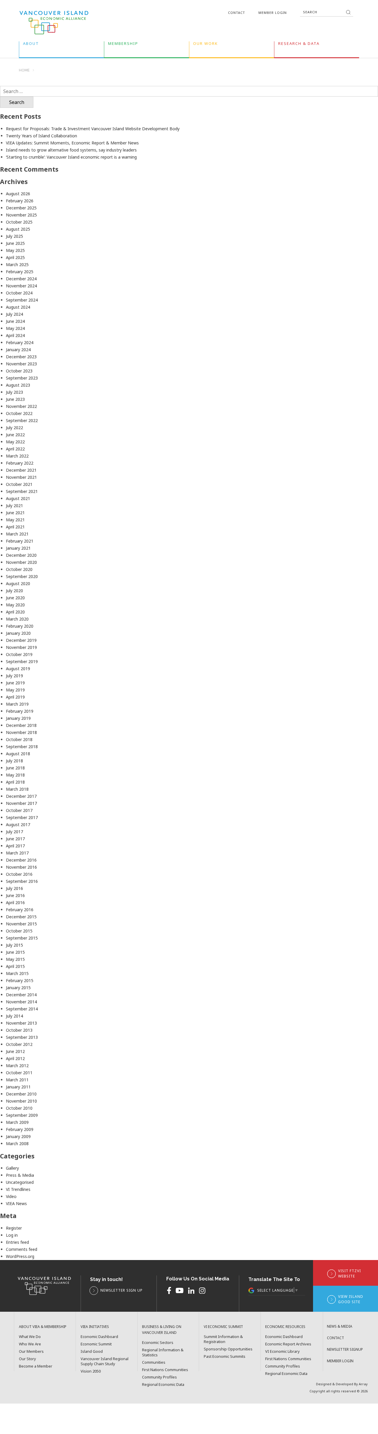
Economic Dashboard (99, 1336)
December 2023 (21, 356)
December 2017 (21, 796)
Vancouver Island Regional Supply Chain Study (104, 1361)
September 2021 (22, 491)
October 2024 (19, 293)
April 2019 (15, 697)
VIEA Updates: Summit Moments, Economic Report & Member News (72, 143)
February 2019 (19, 711)
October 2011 (19, 1072)
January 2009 (18, 1136)
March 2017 (17, 853)
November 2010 (21, 1101)
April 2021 (15, 527)
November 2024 (21, 286)
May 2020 (15, 605)
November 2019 (21, 647)
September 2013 (22, 1037)
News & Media (339, 1326)
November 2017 (21, 803)
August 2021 (18, 498)
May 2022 (15, 442)
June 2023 (15, 399)
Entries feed (17, 1242)
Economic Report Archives (288, 1344)
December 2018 (21, 725)
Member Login (272, 12)
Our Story (27, 1358)
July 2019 (14, 675)
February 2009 (19, 1129)
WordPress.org (20, 1256)
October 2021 (19, 484)
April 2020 (15, 612)
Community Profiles (159, 1377)
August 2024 (18, 307)
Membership (123, 44)
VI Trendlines (18, 1189)
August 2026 (18, 193)
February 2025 (19, 271)
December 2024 (21, 278)
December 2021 (21, 470)
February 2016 (19, 909)
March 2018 (17, 789)
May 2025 (15, 250)
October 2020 (19, 569)
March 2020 (17, 619)
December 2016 (21, 860)
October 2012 (19, 1044)
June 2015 (15, 952)
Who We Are (30, 1344)
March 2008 (17, 1143)
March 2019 (17, 704)
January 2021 (18, 548)
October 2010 (19, 1108)
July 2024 (14, 314)
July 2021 (14, 505)
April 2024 (15, 335)
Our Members (31, 1351)
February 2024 (19, 342)
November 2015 (21, 924)
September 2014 (22, 1009)
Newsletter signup (345, 1349)
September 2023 (22, 378)
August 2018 (18, 753)
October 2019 (19, 654)
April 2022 (15, 449)
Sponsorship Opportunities (228, 1349)
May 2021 (15, 520)
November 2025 (21, 215)
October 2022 (19, 413)
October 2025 (19, 222)
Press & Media (20, 1175)
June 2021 (15, 512)
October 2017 (19, 810)
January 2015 (18, 987)
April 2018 (15, 782)
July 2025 (14, 236)
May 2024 (15, 328)
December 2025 (21, 208)
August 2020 (18, 583)
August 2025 (18, 229)
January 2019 (18, 718)
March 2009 (17, 1122)
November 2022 (21, 406)
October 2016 (19, 874)
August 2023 (18, 385)
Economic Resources (285, 1326)
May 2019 (15, 690)
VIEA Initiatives (95, 1326)
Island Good (92, 1351)
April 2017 (15, 846)
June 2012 (15, 1051)
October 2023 (19, 371)
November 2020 (21, 562)
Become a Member (35, 1366)
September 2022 (22, 420)
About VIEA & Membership (42, 1326)
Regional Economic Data (163, 1384)
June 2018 (15, 768)
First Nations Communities (165, 1369)
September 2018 (22, 746)
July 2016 (14, 888)
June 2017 (15, 838)
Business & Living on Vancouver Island (161, 1329)
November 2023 (21, 364)
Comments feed (21, 1249)
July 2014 (14, 1016)
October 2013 (19, 1030)
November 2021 (21, 477)
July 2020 (14, 590)
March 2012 (17, 1065)
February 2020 (19, 626)
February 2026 (19, 201)
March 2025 (17, 264)
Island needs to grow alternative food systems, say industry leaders (71, 150)
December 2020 (21, 555)
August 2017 (18, 824)
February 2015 (19, 980)
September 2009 (22, 1115)
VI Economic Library (282, 1351)
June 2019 (15, 683)
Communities (153, 1362)
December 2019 (21, 640)
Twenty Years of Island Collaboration (41, 136)
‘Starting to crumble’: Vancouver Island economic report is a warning (71, 157)
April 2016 (15, 902)
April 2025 (15, 257)
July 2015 (14, 945)
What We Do (30, 1336)
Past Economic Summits (224, 1356)
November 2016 (21, 867)
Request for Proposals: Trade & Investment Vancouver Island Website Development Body (93, 128)
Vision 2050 (91, 1371)
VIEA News (16, 1203)
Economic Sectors (157, 1342)
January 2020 (18, 633)
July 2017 (14, 831)
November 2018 (21, 732)
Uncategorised (20, 1182)
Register (14, 1228)
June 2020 (15, 597)
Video (11, 1196)
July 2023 (14, 392)
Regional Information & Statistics (162, 1352)
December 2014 (21, 994)
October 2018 (19, 739)
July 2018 (14, 761)
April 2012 (15, 1058)
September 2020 (22, 576)
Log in (12, 1235)
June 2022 (15, 434)
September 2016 (22, 881)
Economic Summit (96, 1344)
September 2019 (22, 661)
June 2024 (15, 321)
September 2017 (22, 817)
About (31, 44)
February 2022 (19, 463)
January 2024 (18, 349)
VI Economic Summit (223, 1326)
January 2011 (18, 1087)
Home (24, 70)
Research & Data (299, 44)
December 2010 (21, 1094)
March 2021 (17, 534)
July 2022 (14, 427)
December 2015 (21, 916)
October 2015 (19, 931)
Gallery (12, 1168)
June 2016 (15, 895)
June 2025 (15, 243)
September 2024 (22, 300)
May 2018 (15, 775)
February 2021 (19, 541)
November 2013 (21, 1023)
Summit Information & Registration (223, 1339)
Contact (236, 12)
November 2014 (21, 1002)
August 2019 (18, 668)
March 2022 (17, 456)
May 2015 (15, 959)
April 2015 (15, 966)
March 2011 (17, 1080)
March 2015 (17, 973)
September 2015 (22, 938)
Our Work (205, 44)
